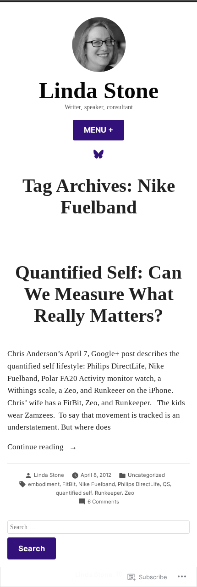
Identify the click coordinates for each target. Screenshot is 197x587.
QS (166, 484)
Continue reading (36, 447)
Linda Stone (99, 90)
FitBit (69, 484)
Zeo (129, 493)
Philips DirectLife (139, 484)
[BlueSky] (98, 154)
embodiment (44, 484)
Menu (104, 129)
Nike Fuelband (96, 484)
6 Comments (103, 502)
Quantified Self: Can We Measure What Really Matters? (98, 293)
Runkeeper (108, 493)
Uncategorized (146, 475)
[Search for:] (98, 527)
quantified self (74, 493)
